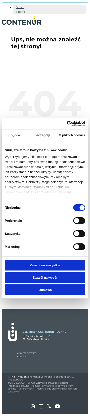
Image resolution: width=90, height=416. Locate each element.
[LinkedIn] (41, 408)
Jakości (20, 7)
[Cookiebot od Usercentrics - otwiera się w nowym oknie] (67, 123)
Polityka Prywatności (42, 385)
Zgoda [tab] (15, 135)
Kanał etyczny (26, 388)
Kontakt (22, 356)
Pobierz (20, 11)
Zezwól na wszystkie (45, 265)
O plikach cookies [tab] (72, 135)
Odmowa (45, 290)
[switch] (79, 220)
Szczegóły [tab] (42, 135)
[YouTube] (57, 408)
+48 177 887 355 (26, 353)
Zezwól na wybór (45, 277)
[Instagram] (32, 408)
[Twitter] (49, 408)
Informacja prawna (18, 385)
